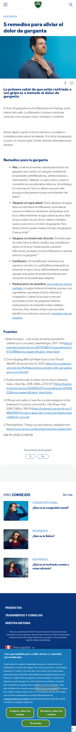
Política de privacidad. (47, 688)
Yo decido (35, 723)
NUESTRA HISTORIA (17, 623)
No (43, 456)
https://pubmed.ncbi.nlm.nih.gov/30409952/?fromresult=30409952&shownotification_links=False (39, 388)
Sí (30, 456)
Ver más (67, 494)
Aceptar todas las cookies (20, 712)
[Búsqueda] (70, 4)
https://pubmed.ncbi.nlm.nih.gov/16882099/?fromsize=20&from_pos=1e (39, 413)
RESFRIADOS (10, 16)
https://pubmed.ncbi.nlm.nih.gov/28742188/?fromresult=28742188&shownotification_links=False (39, 347)
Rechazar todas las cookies (51, 712)
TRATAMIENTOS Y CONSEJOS (24, 615)
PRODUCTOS (13, 607)
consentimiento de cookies (16, 698)
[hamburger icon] (5, 4)
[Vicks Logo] (38, 4)
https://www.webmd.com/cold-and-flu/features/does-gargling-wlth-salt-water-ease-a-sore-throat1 (39, 368)
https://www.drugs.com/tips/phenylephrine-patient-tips (39, 429)
